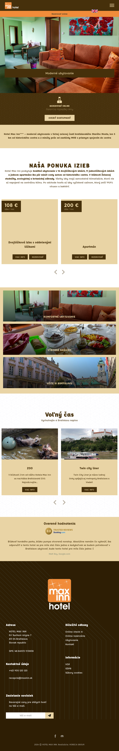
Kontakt (69, 644)
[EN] (95, 11)
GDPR (68, 668)
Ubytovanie (71, 640)
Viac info (20, 257)
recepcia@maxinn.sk (20, 677)
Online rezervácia (75, 635)
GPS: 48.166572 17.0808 (21, 650)
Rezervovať (38, 257)
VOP (67, 664)
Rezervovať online (59, 14)
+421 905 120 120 (18, 670)
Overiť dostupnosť (59, 117)
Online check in (74, 631)
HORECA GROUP (76, 744)
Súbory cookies (73, 672)
